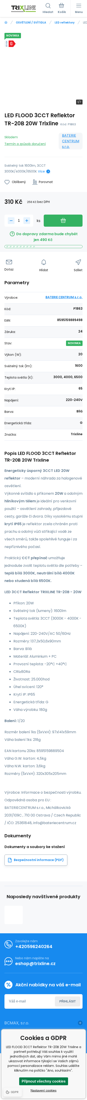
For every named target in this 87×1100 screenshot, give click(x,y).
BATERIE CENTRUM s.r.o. (70, 141)
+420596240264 (33, 946)
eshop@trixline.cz (35, 963)
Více (41, 171)
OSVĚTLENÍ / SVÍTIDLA (31, 22)
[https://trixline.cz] (5, 22)
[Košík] (62, 8)
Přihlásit (67, 1001)
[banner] (23, 8)
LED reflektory (65, 22)
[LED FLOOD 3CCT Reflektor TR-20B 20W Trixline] (13, 915)
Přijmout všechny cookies (44, 1081)
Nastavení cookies (43, 1090)
